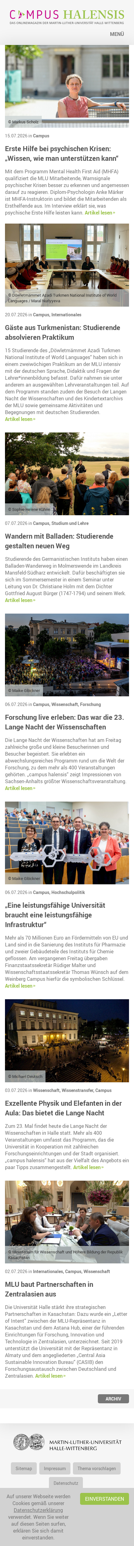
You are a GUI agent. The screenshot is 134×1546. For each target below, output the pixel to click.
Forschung (90, 704)
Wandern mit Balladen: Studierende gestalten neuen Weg (59, 541)
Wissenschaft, (65, 704)
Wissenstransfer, (78, 1090)
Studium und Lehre (70, 523)
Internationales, (49, 1271)
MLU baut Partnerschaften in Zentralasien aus (49, 1289)
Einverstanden (104, 1498)
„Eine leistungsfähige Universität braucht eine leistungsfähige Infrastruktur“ (55, 914)
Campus (41, 136)
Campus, (42, 315)
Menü (117, 34)
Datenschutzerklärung (38, 1510)
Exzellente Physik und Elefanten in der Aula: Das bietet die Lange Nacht (63, 1108)
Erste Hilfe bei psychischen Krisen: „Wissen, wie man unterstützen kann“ (61, 153)
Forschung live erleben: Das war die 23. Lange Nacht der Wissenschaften (64, 722)
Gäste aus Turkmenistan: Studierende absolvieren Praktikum (62, 332)
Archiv (113, 1399)
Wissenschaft (97, 1271)
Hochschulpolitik (68, 892)
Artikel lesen (98, 212)
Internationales (66, 315)
